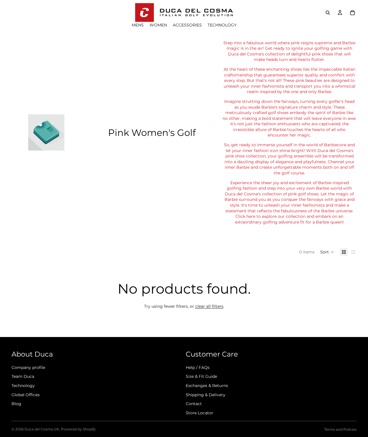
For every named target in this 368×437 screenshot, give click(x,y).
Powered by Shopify (78, 429)
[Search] (327, 12)
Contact (194, 403)
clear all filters (209, 306)
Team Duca (23, 376)
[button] (327, 252)
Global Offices (26, 394)
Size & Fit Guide (201, 376)
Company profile (28, 367)
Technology (23, 385)
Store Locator (199, 412)
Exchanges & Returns (207, 385)
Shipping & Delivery (205, 394)
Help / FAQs (198, 367)
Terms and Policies (340, 429)
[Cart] (352, 12)
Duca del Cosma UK (41, 429)
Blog (16, 403)
